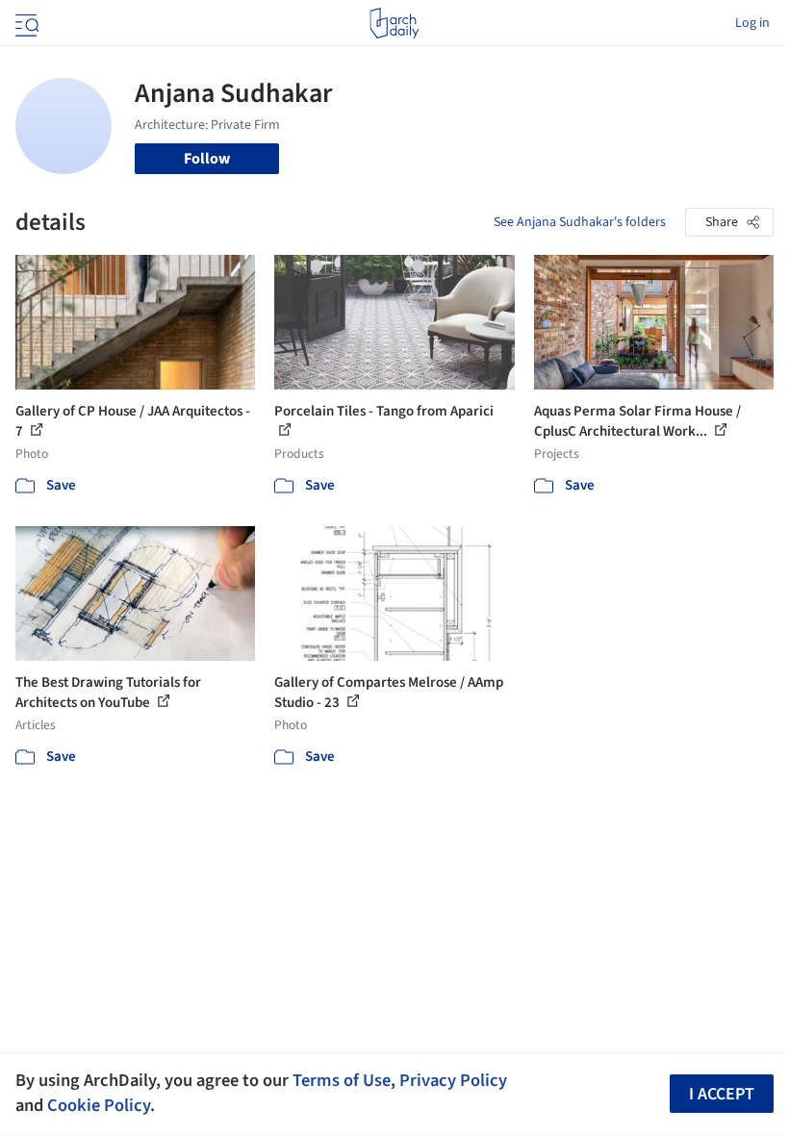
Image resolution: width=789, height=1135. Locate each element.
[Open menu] (25, 23)
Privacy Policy (453, 1080)
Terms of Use (342, 1080)
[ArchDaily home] (394, 23)
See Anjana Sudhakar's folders (580, 222)
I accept (721, 1094)
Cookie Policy (98, 1105)
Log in (752, 23)
